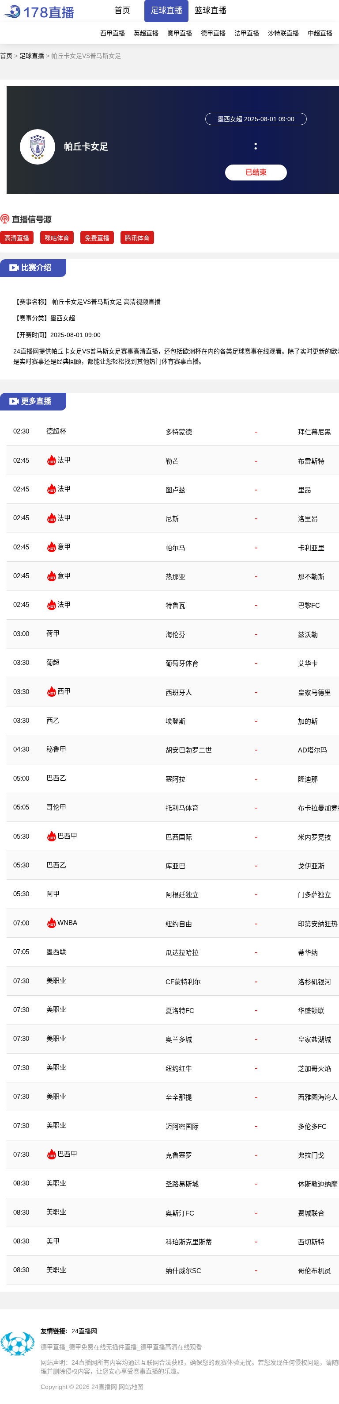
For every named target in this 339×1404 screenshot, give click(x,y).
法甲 (64, 460)
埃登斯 (175, 721)
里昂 (304, 490)
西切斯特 (311, 1242)
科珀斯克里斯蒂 (189, 1242)
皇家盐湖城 (314, 1039)
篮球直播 (210, 10)
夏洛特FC (180, 1010)
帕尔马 (175, 548)
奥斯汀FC (180, 1213)
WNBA (67, 922)
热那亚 (175, 576)
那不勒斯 (311, 576)
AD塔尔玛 (312, 750)
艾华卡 (308, 663)
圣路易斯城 (182, 1184)
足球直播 (166, 10)
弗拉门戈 (311, 1155)
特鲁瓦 (175, 605)
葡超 (53, 662)
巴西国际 (179, 837)
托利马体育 (182, 808)
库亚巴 (175, 866)
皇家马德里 (314, 692)
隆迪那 (308, 779)
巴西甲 (67, 836)
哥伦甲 (56, 807)
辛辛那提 (179, 1097)
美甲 (53, 1241)
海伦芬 (175, 634)
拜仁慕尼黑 (314, 432)
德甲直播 (213, 33)
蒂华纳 (308, 952)
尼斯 (172, 518)
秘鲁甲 (56, 749)
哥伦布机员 (314, 1270)
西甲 (64, 691)
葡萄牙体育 (182, 663)
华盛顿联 (311, 1010)
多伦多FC (312, 1126)
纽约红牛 (179, 1068)
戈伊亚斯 (311, 866)
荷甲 (53, 633)
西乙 (53, 720)
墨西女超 (62, 318)
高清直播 (16, 238)
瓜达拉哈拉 (182, 952)
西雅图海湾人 (318, 1097)
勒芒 (172, 461)
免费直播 (97, 238)
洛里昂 (308, 518)
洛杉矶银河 (314, 982)
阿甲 (53, 894)
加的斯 (308, 721)
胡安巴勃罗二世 (189, 750)
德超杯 (56, 431)
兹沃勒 (308, 634)
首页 (122, 10)
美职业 (56, 980)
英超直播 (146, 33)
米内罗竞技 (314, 837)
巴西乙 (56, 778)
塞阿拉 (175, 779)
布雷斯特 (311, 461)
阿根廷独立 (182, 894)
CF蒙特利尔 (183, 982)
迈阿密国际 (182, 1126)
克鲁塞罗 (179, 1155)
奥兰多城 (179, 1039)
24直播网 (84, 1331)
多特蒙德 (179, 432)
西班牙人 (179, 692)
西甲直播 (112, 33)
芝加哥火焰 (314, 1068)
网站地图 (131, 1386)
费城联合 (311, 1213)
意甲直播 (179, 33)
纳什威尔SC (183, 1270)
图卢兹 (175, 490)
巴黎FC (309, 605)
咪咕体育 (57, 238)
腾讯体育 (137, 238)
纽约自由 (179, 924)
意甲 (64, 546)
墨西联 (56, 951)
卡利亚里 (311, 548)
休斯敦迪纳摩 (318, 1184)
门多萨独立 (314, 894)
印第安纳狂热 (318, 924)
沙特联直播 (283, 33)
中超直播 (320, 33)
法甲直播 (246, 33)
